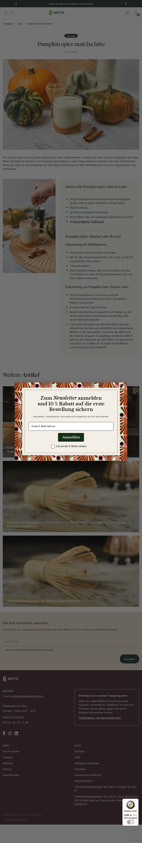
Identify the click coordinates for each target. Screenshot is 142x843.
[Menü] (136, 801)
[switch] (130, 822)
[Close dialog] (123, 386)
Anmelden (71, 437)
